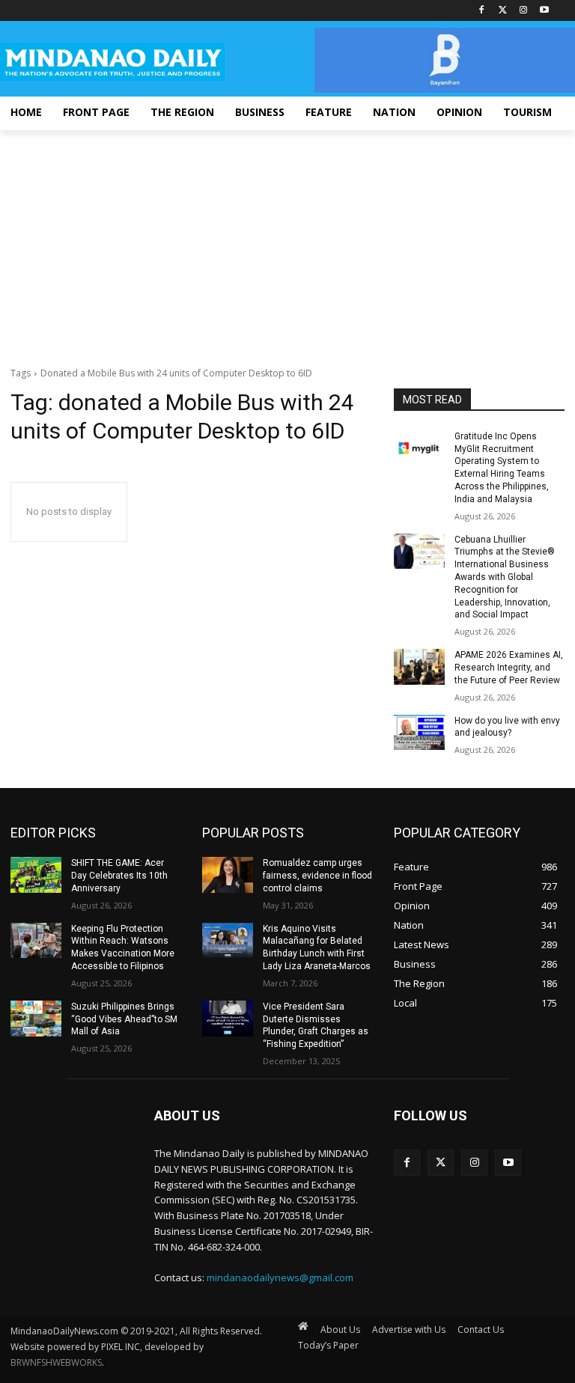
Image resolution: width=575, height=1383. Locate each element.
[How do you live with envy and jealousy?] (419, 733)
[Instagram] (523, 10)
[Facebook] (481, 10)
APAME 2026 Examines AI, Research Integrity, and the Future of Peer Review (508, 668)
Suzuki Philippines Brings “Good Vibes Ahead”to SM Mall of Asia (124, 1019)
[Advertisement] (287, 242)
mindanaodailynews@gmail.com (280, 1277)
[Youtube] (544, 10)
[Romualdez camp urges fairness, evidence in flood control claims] (227, 875)
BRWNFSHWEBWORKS (56, 1362)
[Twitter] (502, 10)
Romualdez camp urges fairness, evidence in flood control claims (317, 876)
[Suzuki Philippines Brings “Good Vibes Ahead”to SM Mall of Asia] (35, 1019)
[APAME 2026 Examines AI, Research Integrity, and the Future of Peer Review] (419, 667)
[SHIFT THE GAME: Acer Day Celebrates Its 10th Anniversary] (35, 875)
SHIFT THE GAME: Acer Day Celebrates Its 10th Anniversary (119, 876)
